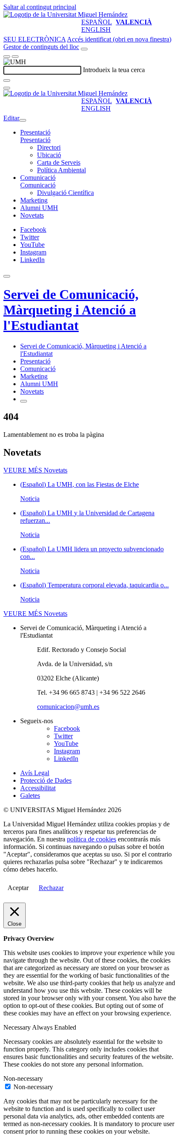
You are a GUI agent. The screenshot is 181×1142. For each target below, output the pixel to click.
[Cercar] (6, 80)
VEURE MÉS (35, 470)
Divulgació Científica (65, 192)
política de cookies (91, 839)
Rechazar (51, 887)
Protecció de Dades (46, 780)
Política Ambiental (61, 170)
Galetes (30, 795)
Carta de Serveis (58, 162)
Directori (49, 147)
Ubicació (49, 154)
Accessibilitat (38, 788)
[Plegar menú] (22, 120)
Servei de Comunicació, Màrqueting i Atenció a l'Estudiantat (70, 310)
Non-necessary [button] (23, 1078)
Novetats (32, 215)
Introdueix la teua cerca (114, 69)
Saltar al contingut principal (39, 6)
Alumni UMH (39, 207)
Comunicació (38, 177)
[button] (35, 139)
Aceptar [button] (18, 887)
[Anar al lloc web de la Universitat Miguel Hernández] (65, 14)
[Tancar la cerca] (6, 88)
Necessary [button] (17, 1027)
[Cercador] (84, 49)
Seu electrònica (34, 39)
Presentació (35, 132)
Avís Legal (34, 772)
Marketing (34, 200)
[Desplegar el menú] (15, 56)
